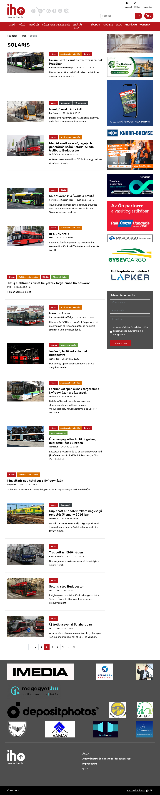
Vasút (12, 24)
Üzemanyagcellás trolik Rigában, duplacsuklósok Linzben (72, 441)
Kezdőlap (12, 36)
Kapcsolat (128, 7)
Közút (23, 24)
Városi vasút (80, 103)
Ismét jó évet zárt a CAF (66, 109)
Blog (119, 24)
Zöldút (95, 24)
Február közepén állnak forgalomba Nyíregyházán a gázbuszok (74, 391)
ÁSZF (85, 753)
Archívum (131, 24)
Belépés (137, 7)
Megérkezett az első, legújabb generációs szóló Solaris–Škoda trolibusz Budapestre (71, 147)
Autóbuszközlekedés (70, 54)
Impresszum (89, 763)
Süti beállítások (135, 790)
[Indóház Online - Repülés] (41, 11)
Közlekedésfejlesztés (56, 24)
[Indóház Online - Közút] (48, 11)
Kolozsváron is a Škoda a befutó (71, 196)
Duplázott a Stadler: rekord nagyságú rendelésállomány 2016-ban (75, 513)
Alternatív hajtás (60, 277)
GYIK (85, 768)
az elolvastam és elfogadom (130, 330)
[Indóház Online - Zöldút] (60, 11)
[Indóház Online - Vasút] (33, 11)
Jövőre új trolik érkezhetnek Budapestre (68, 353)
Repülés (34, 24)
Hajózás (107, 24)
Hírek (24, 36)
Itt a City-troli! (59, 234)
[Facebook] (126, 3)
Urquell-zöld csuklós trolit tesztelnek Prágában (76, 62)
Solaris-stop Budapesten (66, 587)
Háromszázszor (60, 313)
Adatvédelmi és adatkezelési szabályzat (107, 758)
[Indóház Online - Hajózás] (66, 11)
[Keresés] (138, 16)
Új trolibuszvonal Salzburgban (70, 625)
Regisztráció (147, 7)
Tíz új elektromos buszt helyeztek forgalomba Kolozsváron (48, 283)
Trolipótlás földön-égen (66, 552)
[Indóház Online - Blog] (54, 11)
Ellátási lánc (78, 26)
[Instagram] (134, 3)
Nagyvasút (65, 103)
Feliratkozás (120, 343)
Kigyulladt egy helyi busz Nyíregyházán (35, 481)
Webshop (145, 24)
